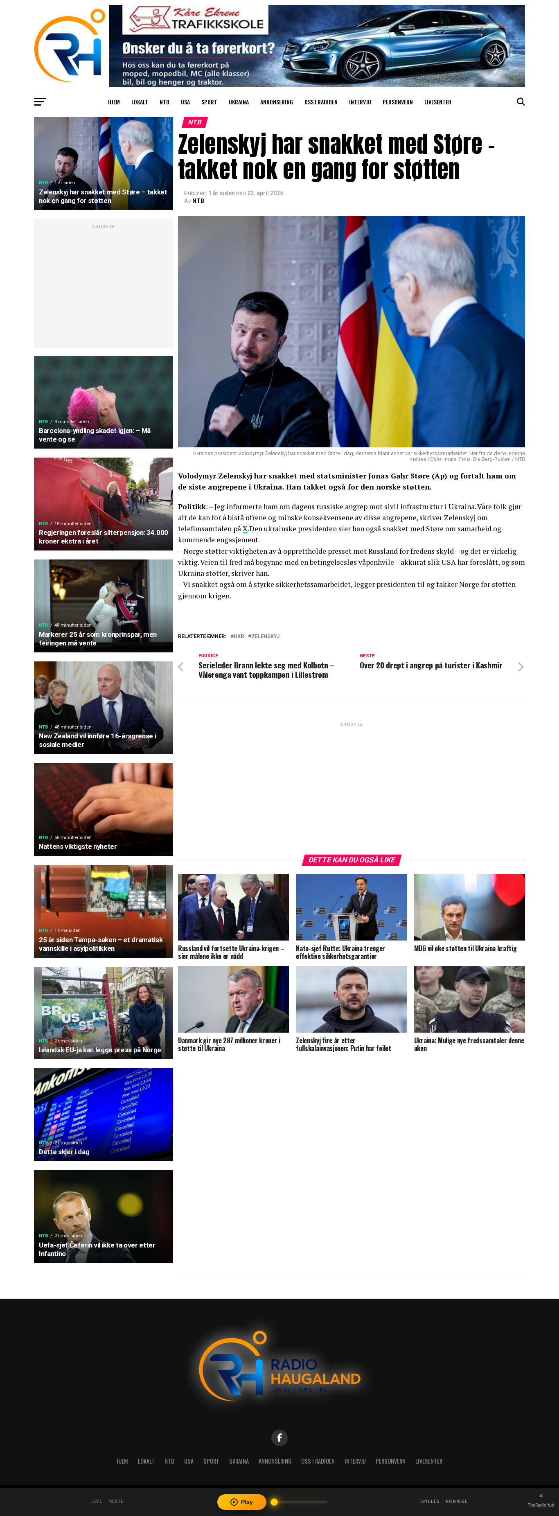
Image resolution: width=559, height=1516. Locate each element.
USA (185, 101)
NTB (164, 101)
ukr (239, 636)
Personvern (398, 101)
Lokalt (139, 101)
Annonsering (276, 101)
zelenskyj (265, 636)
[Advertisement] (103, 287)
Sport (209, 101)
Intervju (360, 101)
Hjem (114, 101)
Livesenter (437, 101)
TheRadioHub (541, 1505)
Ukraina (239, 101)
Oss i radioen (321, 101)
